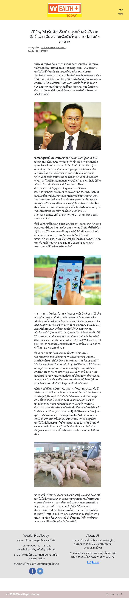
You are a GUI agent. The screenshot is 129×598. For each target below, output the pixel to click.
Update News (48, 47)
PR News (60, 47)
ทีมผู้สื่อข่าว (93, 562)
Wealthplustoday (27, 594)
